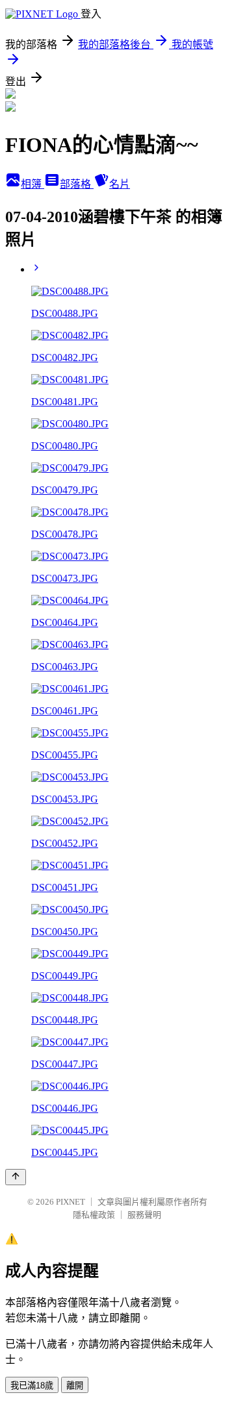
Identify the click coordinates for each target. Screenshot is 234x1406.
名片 (119, 184)
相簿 (32, 184)
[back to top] (15, 1177)
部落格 (77, 184)
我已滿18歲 (31, 1385)
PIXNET (70, 1202)
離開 (74, 1385)
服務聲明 (144, 1215)
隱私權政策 (94, 1215)
